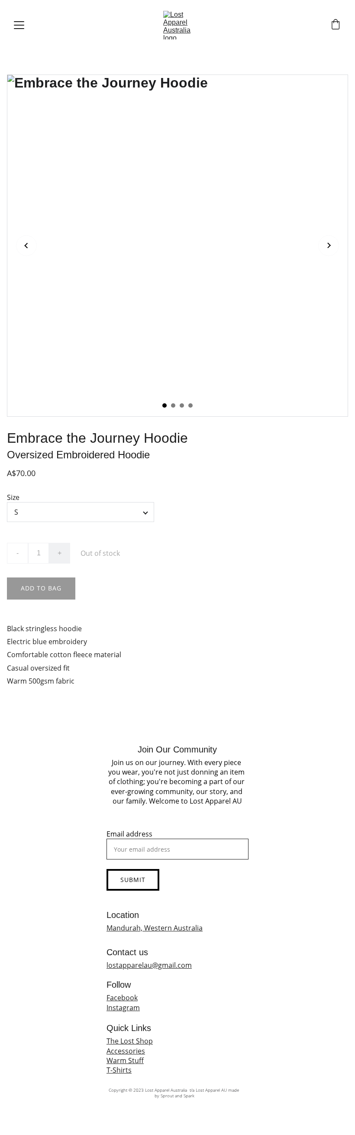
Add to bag (41, 588)
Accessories (125, 1051)
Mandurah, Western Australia (154, 928)
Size (13, 497)
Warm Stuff (125, 1060)
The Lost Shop (129, 1041)
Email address (129, 834)
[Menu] (19, 25)
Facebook (122, 997)
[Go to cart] (335, 25)
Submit (132, 880)
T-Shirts (119, 1070)
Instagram (123, 1007)
